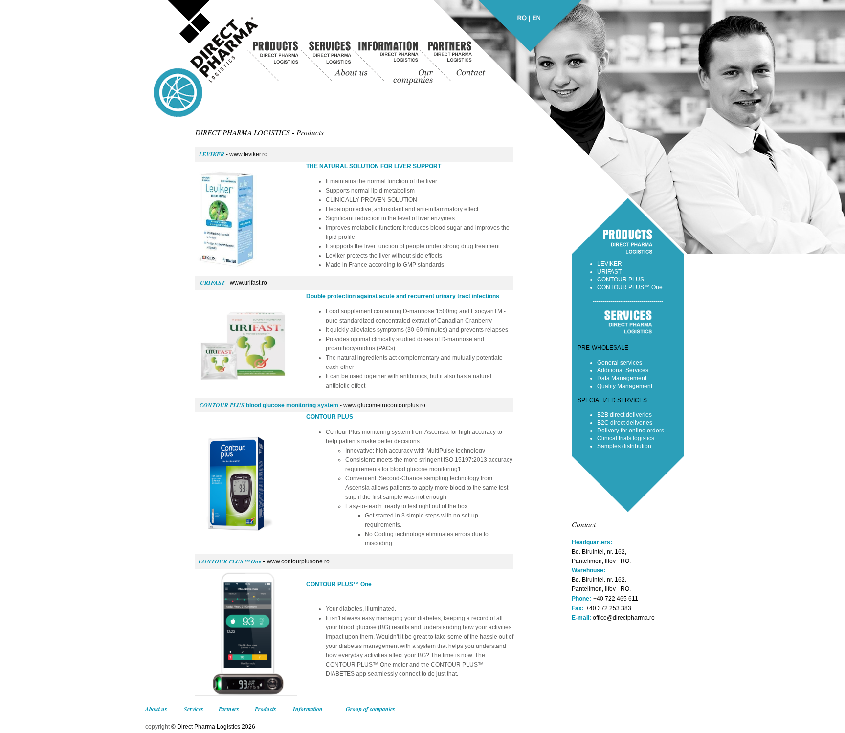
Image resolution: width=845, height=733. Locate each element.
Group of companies (370, 709)
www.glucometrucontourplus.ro (384, 405)
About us (156, 709)
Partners (229, 709)
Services (193, 709)
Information (308, 709)
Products (265, 709)
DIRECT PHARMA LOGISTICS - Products (259, 132)
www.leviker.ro (248, 154)
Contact (584, 524)
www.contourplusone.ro (298, 561)
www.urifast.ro (248, 283)
